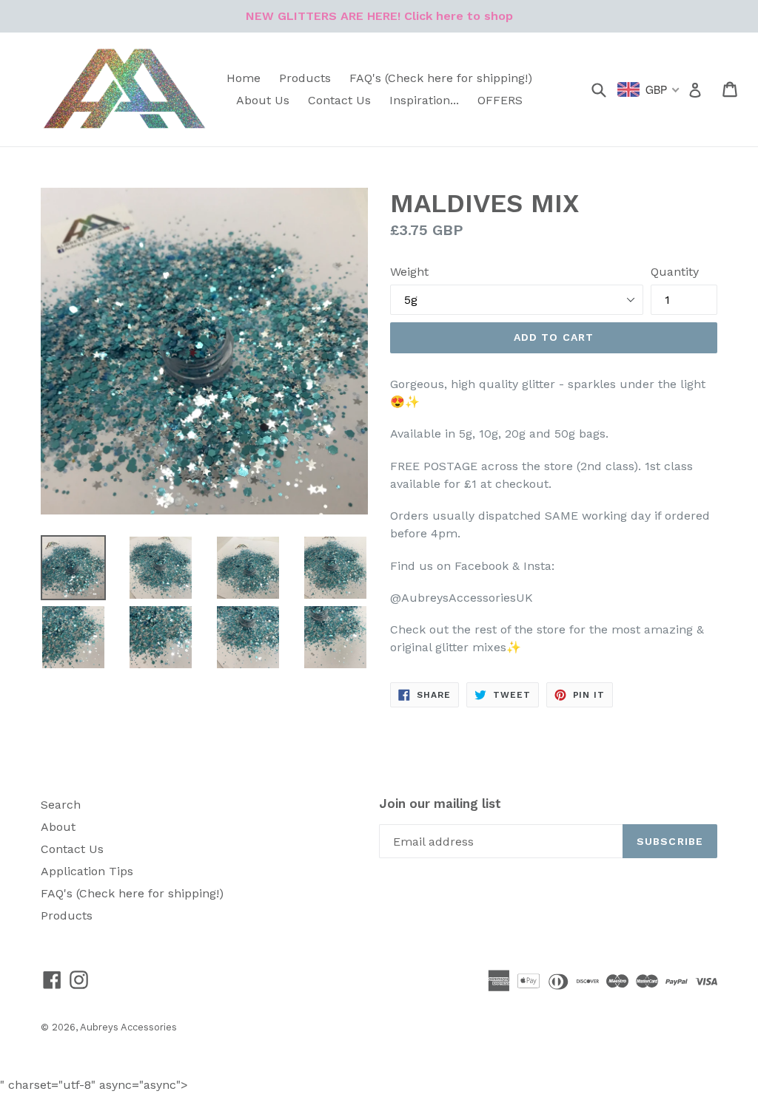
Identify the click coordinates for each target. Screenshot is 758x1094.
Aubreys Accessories (128, 1027)
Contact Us (339, 100)
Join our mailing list (440, 803)
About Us (262, 100)
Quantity (675, 272)
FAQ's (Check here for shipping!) (440, 78)
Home (244, 78)
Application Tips (87, 871)
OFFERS (500, 100)
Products (305, 78)
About (58, 827)
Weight (409, 272)
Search (61, 805)
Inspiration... (424, 100)
